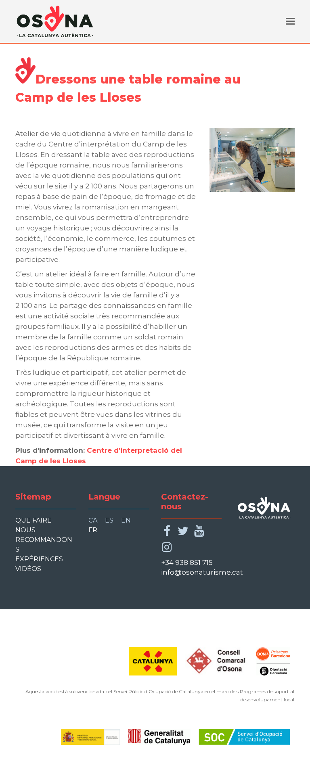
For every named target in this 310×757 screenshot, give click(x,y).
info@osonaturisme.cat (202, 572)
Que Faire (33, 520)
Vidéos (28, 569)
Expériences (39, 559)
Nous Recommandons (43, 539)
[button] (290, 21)
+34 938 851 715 (187, 562)
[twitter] (183, 531)
